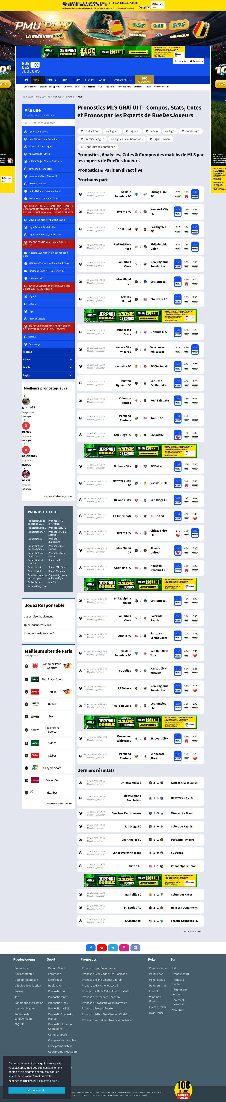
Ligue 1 (114, 131)
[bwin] (48, 716)
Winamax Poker (155, 999)
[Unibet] (48, 704)
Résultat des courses (179, 992)
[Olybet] (48, 755)
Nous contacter (24, 974)
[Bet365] (48, 743)
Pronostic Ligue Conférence (36, 554)
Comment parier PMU (179, 1002)
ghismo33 (28, 407)
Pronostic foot (57, 991)
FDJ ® (76, 80)
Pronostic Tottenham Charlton (101, 997)
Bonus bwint (34, 571)
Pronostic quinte (178, 982)
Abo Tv (89, 80)
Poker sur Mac (157, 986)
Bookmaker (55, 986)
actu (102, 80)
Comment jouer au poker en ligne (58, 577)
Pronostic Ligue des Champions (60, 1026)
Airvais (26, 480)
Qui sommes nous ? (26, 980)
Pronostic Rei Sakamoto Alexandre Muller (107, 1020)
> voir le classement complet (59, 803)
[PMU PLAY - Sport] (48, 679)
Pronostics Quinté (37, 586)
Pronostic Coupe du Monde (60, 1016)
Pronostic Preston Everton (98, 1008)
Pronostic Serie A (36, 532)
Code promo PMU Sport (62, 1052)
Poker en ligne (157, 968)
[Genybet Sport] (48, 767)
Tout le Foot (91, 131)
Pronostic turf (180, 974)
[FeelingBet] (48, 780)
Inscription (182, 61)
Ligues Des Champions (128, 139)
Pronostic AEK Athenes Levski (100, 986)
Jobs (17, 997)
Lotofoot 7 (54, 974)
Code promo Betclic (60, 1046)
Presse (18, 991)
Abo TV (52, 582)
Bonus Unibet (55, 560)
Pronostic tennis (58, 997)
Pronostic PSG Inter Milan (55, 522)
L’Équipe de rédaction (27, 986)
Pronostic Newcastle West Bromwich (104, 1003)
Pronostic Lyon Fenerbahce (98, 968)
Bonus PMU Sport (57, 567)
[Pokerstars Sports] (48, 729)
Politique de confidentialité (23, 1016)
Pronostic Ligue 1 (37, 528)
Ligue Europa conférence (99, 147)
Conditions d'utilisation (28, 1003)
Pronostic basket (58, 1008)
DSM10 (26, 432)
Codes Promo (35, 582)
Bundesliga (192, 131)
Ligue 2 (133, 131)
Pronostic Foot (43, 512)
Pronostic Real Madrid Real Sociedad (104, 974)
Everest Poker (157, 1007)
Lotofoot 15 (55, 980)
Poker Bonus (157, 980)
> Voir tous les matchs (191, 931)
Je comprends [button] (36, 1090)
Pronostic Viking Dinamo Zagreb (102, 980)
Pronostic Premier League (57, 533)
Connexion (198, 61)
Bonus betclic (35, 567)
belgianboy (29, 456)
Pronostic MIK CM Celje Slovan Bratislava (107, 991)
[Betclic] (48, 691)
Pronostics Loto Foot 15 (36, 561)
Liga (171, 131)
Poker (51, 80)
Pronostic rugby (58, 1003)
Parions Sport (56, 968)
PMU (175, 968)
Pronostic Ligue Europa (56, 547)
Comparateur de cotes (62, 1040)
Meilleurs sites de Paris (48, 651)
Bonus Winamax (56, 571)
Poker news (156, 974)
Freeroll (154, 991)
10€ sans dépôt (121, 80)
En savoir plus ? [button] (49, 1080)
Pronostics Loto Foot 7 (56, 554)
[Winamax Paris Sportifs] (48, 665)
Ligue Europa (161, 139)
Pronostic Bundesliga (54, 540)
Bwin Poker (156, 1013)
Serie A (153, 131)
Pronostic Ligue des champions (36, 547)
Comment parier (58, 1035)
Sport (37, 80)
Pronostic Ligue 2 (57, 528)
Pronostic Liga (35, 539)
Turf (64, 80)
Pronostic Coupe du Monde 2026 (36, 522)
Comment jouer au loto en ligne (37, 577)
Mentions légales (24, 1008)
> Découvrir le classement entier (58, 496)
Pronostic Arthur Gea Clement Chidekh (105, 1014)
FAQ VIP (19, 1024)
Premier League (94, 139)
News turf (178, 1010)
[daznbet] (48, 792)
